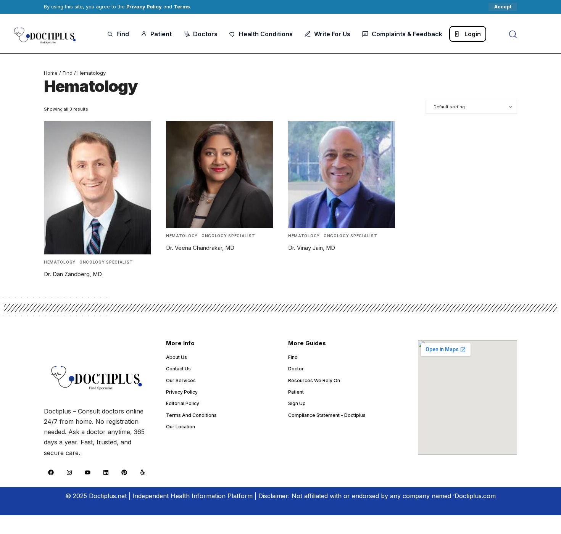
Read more (67, 290)
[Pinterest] (124, 472)
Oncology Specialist (106, 262)
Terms (182, 7)
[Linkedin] (106, 472)
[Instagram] (69, 472)
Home (51, 73)
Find (68, 73)
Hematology (60, 262)
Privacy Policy (144, 7)
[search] (513, 34)
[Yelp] (142, 472)
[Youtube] (87, 472)
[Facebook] (51, 472)
